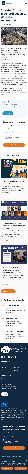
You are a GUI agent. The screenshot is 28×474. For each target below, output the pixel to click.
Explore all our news (8, 291)
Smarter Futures (11, 52)
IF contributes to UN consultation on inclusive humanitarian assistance (11, 270)
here (2, 94)
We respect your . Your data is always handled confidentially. (12, 137)
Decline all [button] (20, 468)
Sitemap (3, 459)
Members (17, 367)
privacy (15, 135)
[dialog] (14, 466)
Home (2, 365)
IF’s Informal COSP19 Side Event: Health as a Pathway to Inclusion (13, 225)
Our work (3, 367)
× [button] (26, 460)
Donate (8, 113)
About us (16, 365)
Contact (16, 370)
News (2, 370)
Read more (5, 196)
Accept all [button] (7, 468)
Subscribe (14, 145)
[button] (14, 471)
